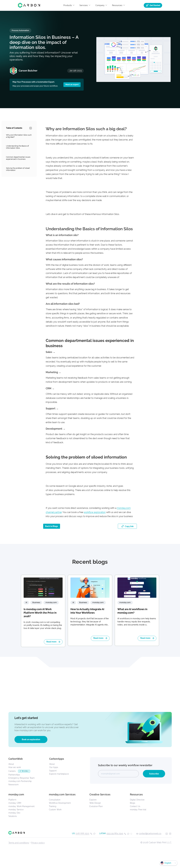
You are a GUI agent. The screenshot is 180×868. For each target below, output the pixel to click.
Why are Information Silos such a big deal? (19, 136)
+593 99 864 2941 (114, 833)
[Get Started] (90, 729)
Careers (12, 771)
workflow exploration (95, 512)
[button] (69, 5)
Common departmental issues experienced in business (18, 158)
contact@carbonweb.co (150, 833)
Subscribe (154, 773)
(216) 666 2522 (82, 833)
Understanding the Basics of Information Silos (17, 147)
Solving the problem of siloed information (18, 169)
